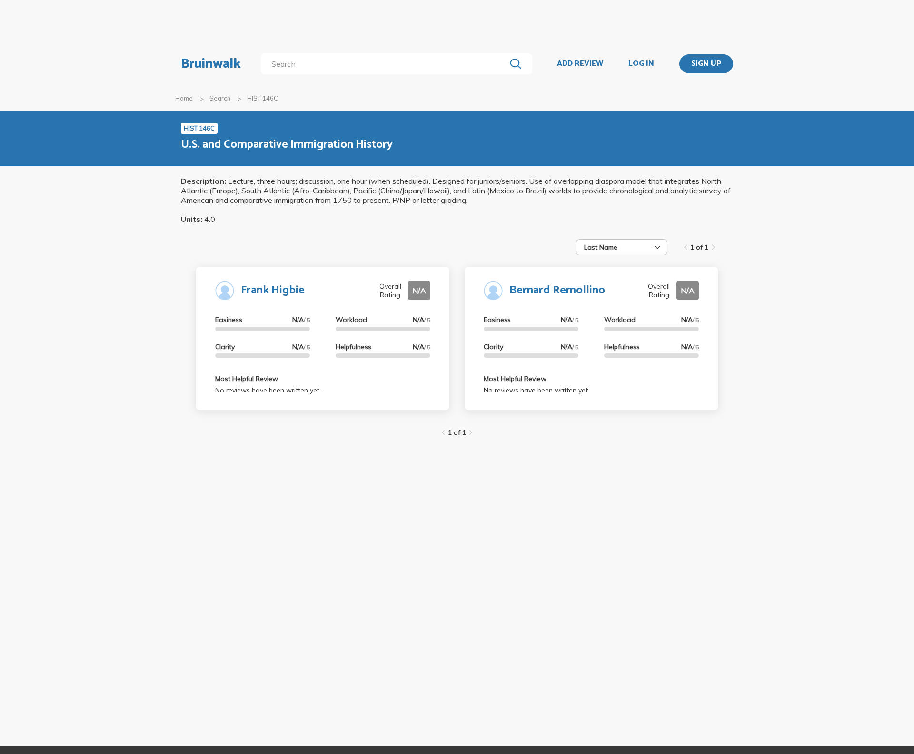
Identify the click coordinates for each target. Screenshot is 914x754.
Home (184, 98)
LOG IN (641, 64)
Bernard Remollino (557, 290)
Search (219, 98)
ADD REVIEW (580, 64)
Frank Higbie (273, 290)
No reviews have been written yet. (268, 390)
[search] (385, 63)
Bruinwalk (211, 63)
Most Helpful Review (246, 378)
